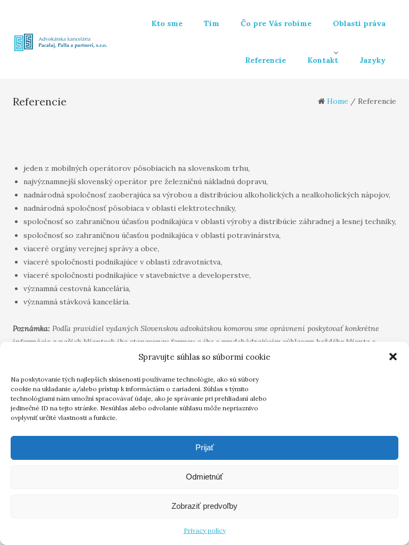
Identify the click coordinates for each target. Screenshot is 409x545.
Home (337, 101)
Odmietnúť (204, 476)
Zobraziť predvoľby (204, 505)
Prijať (204, 447)
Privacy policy (205, 530)
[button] (393, 356)
